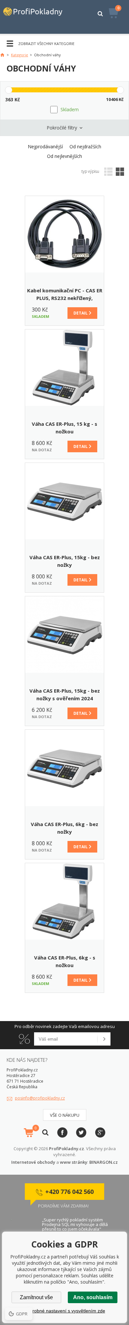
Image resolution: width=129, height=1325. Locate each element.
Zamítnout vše (36, 1297)
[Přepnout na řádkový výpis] (108, 172)
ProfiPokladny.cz (66, 1149)
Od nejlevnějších (64, 156)
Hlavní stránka (2, 55)
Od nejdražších (85, 146)
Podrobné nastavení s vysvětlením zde (64, 1310)
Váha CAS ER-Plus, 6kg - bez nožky (64, 828)
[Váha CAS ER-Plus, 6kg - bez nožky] (64, 768)
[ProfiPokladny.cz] (35, 17)
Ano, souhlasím (92, 1297)
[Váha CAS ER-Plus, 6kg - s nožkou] (64, 901)
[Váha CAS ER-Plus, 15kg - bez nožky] (64, 501)
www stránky (73, 1162)
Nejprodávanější (45, 146)
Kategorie (19, 54)
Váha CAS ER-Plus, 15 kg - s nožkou (64, 427)
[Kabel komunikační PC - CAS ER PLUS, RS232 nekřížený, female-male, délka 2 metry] (64, 234)
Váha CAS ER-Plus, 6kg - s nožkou (64, 961)
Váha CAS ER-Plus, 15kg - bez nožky (64, 561)
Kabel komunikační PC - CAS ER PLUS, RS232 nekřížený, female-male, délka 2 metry (64, 294)
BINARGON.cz (103, 1162)
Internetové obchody (33, 1162)
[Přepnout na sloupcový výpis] (120, 172)
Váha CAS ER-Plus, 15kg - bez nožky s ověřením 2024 (64, 694)
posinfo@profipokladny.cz (40, 1098)
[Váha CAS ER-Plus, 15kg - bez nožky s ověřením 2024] (64, 634)
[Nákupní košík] (28, 1132)
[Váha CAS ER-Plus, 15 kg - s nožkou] (64, 367)
